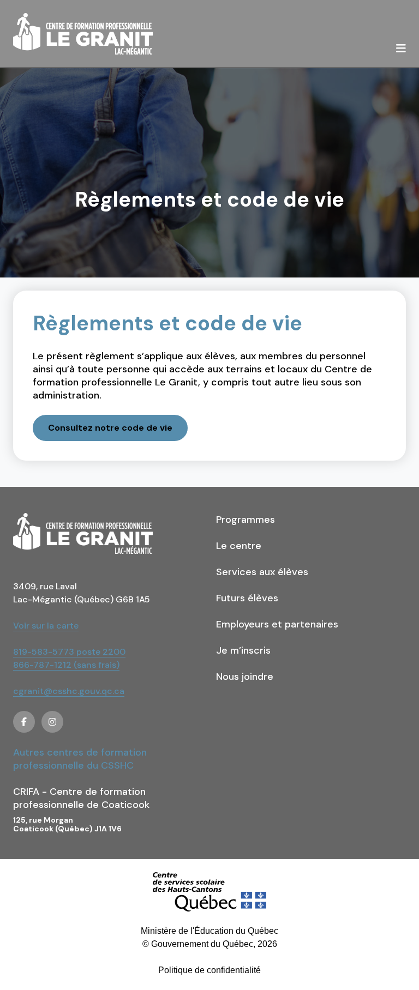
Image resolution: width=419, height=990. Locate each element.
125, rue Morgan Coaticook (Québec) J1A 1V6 (67, 824)
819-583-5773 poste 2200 (69, 651)
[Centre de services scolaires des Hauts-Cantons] (209, 891)
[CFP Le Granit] (83, 34)
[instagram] (52, 722)
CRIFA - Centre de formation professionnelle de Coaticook (81, 798)
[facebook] (24, 722)
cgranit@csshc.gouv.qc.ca (68, 691)
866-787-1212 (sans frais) (66, 665)
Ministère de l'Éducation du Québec (209, 930)
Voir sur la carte (46, 625)
